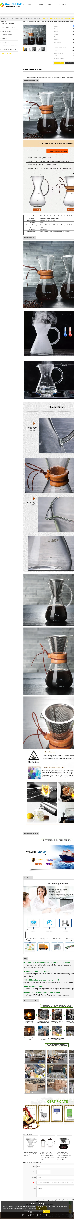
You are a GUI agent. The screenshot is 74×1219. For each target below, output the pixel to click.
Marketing (49, 1215)
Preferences (41, 1215)
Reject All (27, 1211)
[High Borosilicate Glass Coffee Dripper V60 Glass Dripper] (30, 1142)
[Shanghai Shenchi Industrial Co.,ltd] (11, 11)
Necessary (26, 1215)
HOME (29, 4)
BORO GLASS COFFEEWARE (32, 18)
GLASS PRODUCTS (16, 18)
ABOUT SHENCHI (45, 4)
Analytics (33, 1215)
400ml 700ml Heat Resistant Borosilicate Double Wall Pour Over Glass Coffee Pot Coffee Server (47, 1155)
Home (3, 18)
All (7, 18)
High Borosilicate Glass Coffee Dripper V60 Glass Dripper (30, 1153)
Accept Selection (36, 1211)
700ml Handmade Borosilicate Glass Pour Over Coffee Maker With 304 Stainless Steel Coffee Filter (64, 1155)
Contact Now (59, 63)
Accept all (46, 1211)
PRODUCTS (62, 4)
